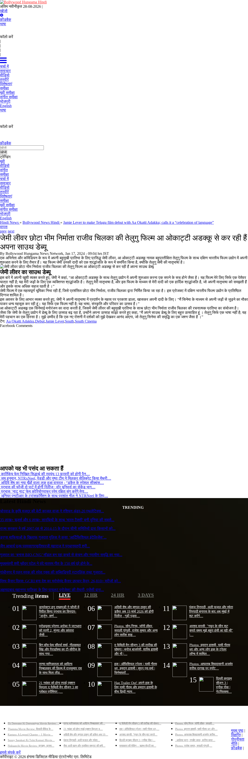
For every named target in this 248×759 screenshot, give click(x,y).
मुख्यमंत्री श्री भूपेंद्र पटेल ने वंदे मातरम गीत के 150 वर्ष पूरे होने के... (46, 563)
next (11, 231)
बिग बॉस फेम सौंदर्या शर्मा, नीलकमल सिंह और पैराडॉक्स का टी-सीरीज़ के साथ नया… (60, 649)
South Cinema (86, 321)
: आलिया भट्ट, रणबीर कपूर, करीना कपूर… (195, 740)
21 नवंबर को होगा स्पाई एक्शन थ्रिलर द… (83, 728)
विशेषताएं (6, 196)
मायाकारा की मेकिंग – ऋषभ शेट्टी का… (137, 745)
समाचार (5, 183)
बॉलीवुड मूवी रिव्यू (19, 715)
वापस (4, 227)
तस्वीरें (4, 192)
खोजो (4, 11)
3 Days (146, 595)
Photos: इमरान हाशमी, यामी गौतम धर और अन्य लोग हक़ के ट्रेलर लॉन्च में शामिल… (209, 649)
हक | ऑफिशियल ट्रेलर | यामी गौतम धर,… (139, 728)
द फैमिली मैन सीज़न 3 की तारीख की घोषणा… (140, 723)
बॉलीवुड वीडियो (130, 715)
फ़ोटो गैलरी (182, 715)
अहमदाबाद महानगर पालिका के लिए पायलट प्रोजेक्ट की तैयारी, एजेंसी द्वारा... (52, 590)
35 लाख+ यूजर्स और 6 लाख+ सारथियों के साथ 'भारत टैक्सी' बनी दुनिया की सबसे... (57, 520)
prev (3, 231)
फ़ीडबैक (5, 19)
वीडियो (4, 166)
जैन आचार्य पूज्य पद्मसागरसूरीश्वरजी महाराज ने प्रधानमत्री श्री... (45, 546)
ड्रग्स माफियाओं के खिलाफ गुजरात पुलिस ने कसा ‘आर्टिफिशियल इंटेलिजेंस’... (53, 537)
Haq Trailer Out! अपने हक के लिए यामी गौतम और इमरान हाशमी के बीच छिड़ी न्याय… (135, 687)
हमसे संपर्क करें (10, 752)
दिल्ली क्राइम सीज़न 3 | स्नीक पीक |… (137, 740)
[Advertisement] (124, 394)
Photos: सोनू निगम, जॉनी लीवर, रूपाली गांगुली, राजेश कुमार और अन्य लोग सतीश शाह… (136, 630)
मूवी (2, 161)
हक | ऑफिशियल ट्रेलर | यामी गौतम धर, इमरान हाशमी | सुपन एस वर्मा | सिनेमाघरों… (135, 668)
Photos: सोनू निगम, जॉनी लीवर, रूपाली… (194, 723)
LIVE (64, 595)
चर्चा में (4, 179)
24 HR (117, 595)
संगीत (4, 170)
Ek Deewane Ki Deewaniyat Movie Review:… (33, 723)
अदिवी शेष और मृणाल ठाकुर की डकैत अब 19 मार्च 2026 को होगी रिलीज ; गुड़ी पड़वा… (134, 611)
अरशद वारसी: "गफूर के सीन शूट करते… (138, 734)
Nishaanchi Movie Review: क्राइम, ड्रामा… (31, 745)
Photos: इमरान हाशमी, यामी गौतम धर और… (196, 728)
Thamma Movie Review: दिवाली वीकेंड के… (30, 728)
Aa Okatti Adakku (20, 321)
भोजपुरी (5, 214)
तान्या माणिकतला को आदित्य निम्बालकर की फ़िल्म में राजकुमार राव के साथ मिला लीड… (60, 668)
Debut (40, 321)
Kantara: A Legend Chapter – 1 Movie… (30, 734)
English (6, 218)
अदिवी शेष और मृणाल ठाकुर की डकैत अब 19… (85, 734)
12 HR (90, 595)
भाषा (3, 24)
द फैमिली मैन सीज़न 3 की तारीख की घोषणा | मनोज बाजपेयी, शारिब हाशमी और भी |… (136, 649)
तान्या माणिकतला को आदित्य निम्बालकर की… (84, 723)
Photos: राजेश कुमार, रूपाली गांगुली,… (193, 745)
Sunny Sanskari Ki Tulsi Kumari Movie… (31, 740)
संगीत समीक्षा (9, 209)
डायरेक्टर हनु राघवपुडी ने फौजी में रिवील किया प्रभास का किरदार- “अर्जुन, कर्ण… (59, 611)
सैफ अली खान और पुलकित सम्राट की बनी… (84, 745)
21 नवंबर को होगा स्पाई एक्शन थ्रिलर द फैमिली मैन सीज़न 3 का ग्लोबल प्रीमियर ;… (58, 687)
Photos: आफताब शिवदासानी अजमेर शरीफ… (196, 734)
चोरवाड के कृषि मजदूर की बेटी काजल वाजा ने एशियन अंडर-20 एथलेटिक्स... (52, 511)
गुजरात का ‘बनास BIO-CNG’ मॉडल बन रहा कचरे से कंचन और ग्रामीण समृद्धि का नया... (61, 555)
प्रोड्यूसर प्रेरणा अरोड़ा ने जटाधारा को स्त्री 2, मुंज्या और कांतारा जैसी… (60, 630)
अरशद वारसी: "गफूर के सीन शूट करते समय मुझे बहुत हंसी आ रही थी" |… (211, 630)
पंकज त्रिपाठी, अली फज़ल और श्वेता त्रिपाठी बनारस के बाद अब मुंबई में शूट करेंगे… (211, 611)
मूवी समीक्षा (7, 205)
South (69, 321)
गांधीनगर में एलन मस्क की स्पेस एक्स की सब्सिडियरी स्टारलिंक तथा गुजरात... (52, 572)
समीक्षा (4, 174)
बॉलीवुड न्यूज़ (72, 715)
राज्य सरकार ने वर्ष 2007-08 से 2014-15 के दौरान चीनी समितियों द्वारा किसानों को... (58, 528)
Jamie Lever (55, 321)
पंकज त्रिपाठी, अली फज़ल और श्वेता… (81, 740)
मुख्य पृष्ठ (237, 730)
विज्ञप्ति (236, 735)
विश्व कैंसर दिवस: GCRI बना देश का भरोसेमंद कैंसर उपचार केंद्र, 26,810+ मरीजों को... (60, 581)
